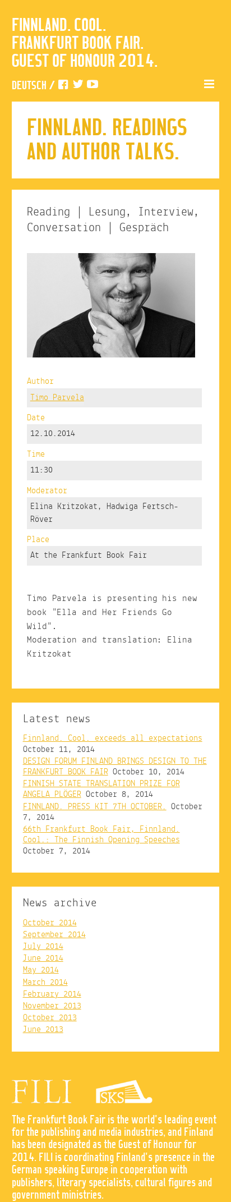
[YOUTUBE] (92, 86)
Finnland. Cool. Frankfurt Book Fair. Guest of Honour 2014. (85, 44)
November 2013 (52, 1006)
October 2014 (50, 923)
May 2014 (41, 970)
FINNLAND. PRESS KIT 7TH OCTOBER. (95, 807)
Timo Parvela (57, 398)
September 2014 (54, 935)
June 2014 (43, 958)
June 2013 (43, 1030)
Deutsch (29, 86)
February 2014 (52, 994)
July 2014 (43, 947)
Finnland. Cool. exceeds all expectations (112, 738)
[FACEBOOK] (63, 86)
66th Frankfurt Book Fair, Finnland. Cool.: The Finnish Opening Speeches (101, 835)
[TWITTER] (78, 86)
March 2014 (45, 982)
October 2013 (50, 1018)
